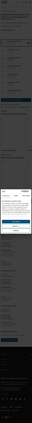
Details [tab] (16, 195)
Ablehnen (16, 230)
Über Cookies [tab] (26, 195)
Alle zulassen (16, 221)
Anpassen (15, 226)
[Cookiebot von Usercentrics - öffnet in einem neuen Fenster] (23, 191)
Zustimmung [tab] (5, 195)
